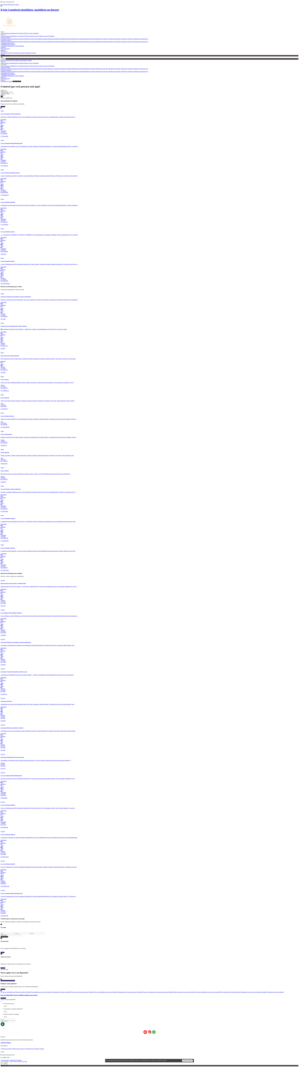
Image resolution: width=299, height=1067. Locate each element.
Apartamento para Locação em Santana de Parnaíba (253, 992)
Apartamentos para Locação (8, 44)
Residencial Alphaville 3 (31, 39)
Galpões (3, 50)
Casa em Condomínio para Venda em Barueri (105, 992)
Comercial (21, 36)
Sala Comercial (20, 33)
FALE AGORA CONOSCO (8, 980)
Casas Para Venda (5, 37)
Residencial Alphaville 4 (43, 39)
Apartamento (12, 33)
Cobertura (40, 36)
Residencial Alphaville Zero (141, 39)
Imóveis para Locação (18, 1048)
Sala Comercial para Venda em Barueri (229, 992)
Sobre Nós (6, 4)
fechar (2, 58)
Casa (17, 36)
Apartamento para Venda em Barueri (61, 992)
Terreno (26, 33)
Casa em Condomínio (33, 33)
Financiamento (28, 53)
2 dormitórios (10, 46)
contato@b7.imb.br (6, 1042)
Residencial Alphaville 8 (79, 39)
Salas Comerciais (5, 48)
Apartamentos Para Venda (7, 43)
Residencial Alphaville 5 (55, 39)
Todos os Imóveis (5, 33)
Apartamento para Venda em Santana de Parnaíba (130, 992)
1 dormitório (4, 46)
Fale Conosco (5, 1060)
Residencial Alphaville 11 (115, 39)
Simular (2, 952)
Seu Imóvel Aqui (10, 53)
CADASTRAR (4, 936)
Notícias (34, 53)
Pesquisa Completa (14, 4)
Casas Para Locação (6, 40)
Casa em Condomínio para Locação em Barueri (207, 992)
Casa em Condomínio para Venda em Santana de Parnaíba (16, 992)
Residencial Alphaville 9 (91, 39)
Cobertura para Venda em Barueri (275, 992)
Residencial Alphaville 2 (19, 39)
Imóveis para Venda (6, 1048)
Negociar (3, 968)
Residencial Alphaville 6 (67, 39)
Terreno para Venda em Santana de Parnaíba (82, 992)
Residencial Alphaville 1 (7, 39)
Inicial (2, 4)
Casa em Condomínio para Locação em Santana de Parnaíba (158, 992)
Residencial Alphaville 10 (103, 39)
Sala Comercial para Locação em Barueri (184, 992)
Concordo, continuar (187, 1060)
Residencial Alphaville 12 (128, 39)
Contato (3, 54)
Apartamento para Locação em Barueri (41, 992)
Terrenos (3, 47)
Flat (25, 36)
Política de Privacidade (16, 1060)
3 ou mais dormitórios (18, 46)
